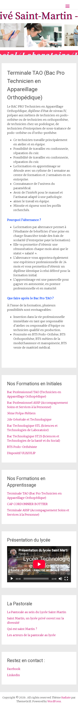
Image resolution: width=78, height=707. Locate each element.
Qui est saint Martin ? (22, 629)
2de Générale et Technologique (29, 419)
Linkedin (13, 675)
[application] (39, 564)
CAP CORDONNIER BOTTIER (27, 504)
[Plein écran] (66, 578)
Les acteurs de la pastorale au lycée (31, 635)
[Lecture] (12, 578)
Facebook (13, 669)
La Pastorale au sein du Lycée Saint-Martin (36, 612)
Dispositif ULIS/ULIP (21, 453)
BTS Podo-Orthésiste (22, 447)
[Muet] (60, 578)
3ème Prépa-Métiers (21, 413)
